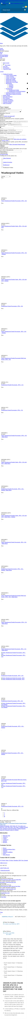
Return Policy (20, 916)
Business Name (4, 131)
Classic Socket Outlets (11, 75)
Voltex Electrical (7, 158)
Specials (5, 841)
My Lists (5, 66)
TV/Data (11, 87)
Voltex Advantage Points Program (17, 144)
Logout (1, 71)
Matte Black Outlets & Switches (13, 94)
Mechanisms (9, 83)
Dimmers (11, 86)
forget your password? (9, 116)
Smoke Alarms (6, 95)
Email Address (4, 124)
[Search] (25, 10)
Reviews (5, 842)
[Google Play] (4, 893)
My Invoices (6, 67)
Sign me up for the (12, 144)
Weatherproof (9, 88)
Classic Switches (10, 76)
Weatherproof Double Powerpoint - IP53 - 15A (12, 806)
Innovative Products (7, 96)
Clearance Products (7, 102)
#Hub (1, 43)
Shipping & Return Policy (9, 849)
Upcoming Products (7, 99)
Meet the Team (6, 835)
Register (2, 49)
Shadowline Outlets (10, 79)
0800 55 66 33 (3, 863)
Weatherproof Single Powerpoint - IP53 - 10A (12, 701)
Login (1, 48)
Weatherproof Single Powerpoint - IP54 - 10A (12, 306)
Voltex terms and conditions (19, 139)
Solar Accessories (7, 103)
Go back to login (4, 154)
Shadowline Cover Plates (12, 82)
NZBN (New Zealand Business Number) (9, 133)
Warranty (5, 850)
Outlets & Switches (8, 74)
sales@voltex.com (4, 868)
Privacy (5, 848)
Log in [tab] (2, 107)
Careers (5, 838)
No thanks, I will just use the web (8, 882)
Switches (11, 84)
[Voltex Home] (4, 3)
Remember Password (5, 113)
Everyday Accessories (8, 100)
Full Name (3, 123)
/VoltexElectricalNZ (5, 870)
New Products (6, 98)
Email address (3, 110)
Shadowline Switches (11, 80)
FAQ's (4, 853)
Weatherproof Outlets (14, 90)
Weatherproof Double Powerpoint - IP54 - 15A (12, 384)
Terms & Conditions (8, 852)
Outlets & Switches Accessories (13, 92)
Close (1, 912)
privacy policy (5, 140)
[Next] (4, 816)
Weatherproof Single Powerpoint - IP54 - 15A (12, 410)
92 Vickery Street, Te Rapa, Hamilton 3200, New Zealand (14, 860)
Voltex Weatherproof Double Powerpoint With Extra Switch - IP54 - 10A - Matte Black (13, 596)
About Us (5, 837)
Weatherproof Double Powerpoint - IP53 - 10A (12, 675)
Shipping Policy (7, 916)
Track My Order (7, 69)
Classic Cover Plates (11, 78)
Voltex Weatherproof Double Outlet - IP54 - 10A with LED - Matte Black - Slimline (14, 516)
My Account (6, 62)
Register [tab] (6, 107)
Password (2, 111)
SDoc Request (6, 854)
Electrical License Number (6, 121)
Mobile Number (4, 130)
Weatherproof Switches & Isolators (17, 91)
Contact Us (5, 839)
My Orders (7, 65)
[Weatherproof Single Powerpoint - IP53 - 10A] (12, 678)
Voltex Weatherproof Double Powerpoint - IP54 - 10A (14, 200)
